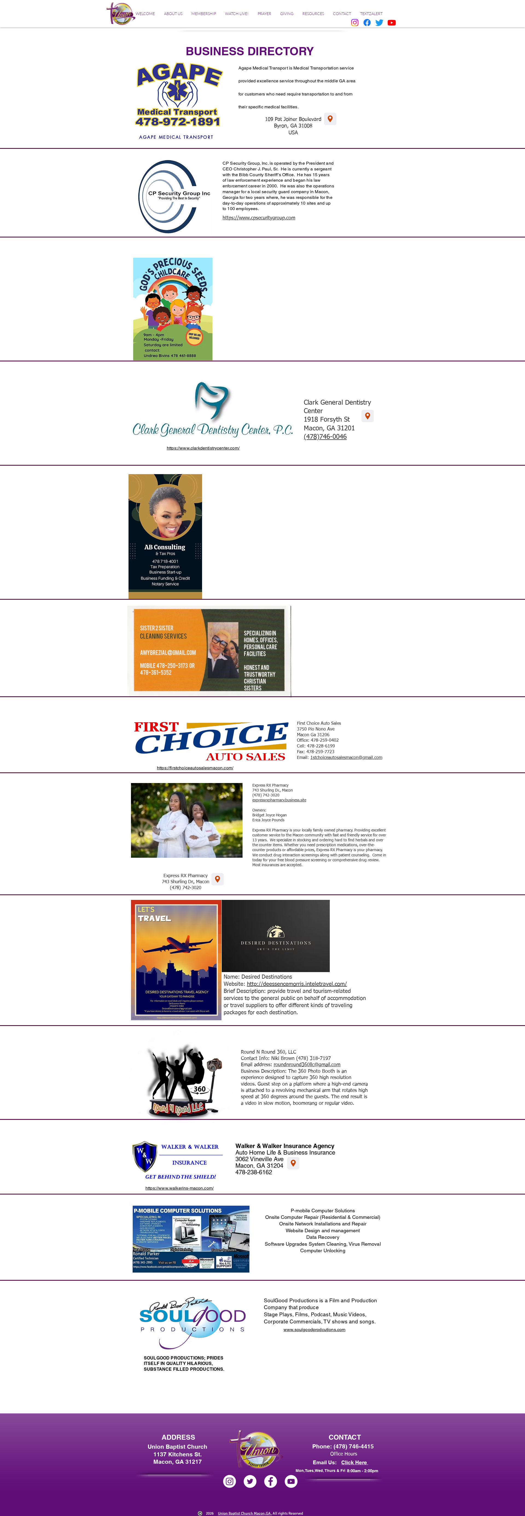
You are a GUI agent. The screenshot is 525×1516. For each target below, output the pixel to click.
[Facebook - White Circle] (270, 1481)
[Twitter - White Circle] (250, 1481)
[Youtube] (391, 22)
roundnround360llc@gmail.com (307, 1064)
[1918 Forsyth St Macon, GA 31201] (367, 416)
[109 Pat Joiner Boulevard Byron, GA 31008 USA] (330, 119)
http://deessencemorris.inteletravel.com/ (297, 984)
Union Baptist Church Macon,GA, (245, 1513)
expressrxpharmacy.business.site (279, 800)
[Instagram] (355, 22)
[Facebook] (367, 22)
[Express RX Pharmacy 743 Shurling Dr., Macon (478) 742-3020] (217, 879)
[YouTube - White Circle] (291, 1481)
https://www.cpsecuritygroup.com (259, 218)
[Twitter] (379, 22)
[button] (173, 13)
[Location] (293, 1163)
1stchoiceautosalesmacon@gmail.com (346, 758)
